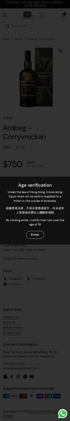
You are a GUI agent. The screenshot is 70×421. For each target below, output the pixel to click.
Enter (35, 235)
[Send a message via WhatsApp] (62, 413)
